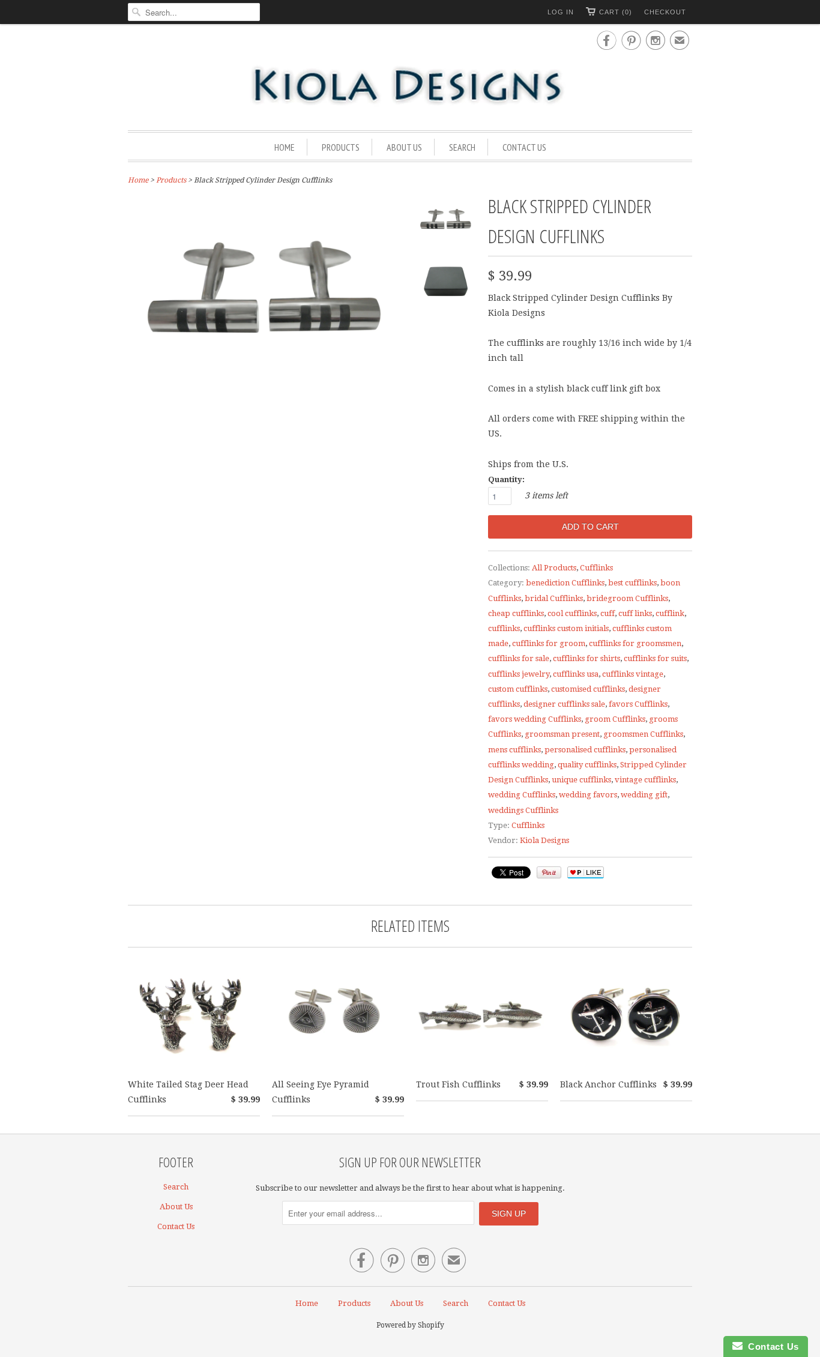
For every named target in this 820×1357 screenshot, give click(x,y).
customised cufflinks (588, 689)
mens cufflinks (514, 749)
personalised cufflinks (585, 749)
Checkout (665, 12)
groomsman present (562, 734)
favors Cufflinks (638, 704)
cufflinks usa (575, 673)
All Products (554, 567)
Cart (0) (615, 12)
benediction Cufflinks (565, 582)
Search (462, 147)
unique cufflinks (581, 779)
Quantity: (506, 479)
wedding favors (588, 794)
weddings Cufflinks (523, 810)
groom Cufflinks (615, 719)
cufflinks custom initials (566, 628)
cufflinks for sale (518, 658)
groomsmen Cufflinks (643, 734)
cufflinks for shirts (586, 658)
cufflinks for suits (655, 658)
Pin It (549, 872)
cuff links (635, 613)
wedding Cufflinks (521, 794)
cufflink (670, 613)
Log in (560, 12)
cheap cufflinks (516, 613)
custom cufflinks (517, 689)
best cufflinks (632, 582)
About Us (404, 147)
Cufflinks (596, 567)
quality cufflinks (587, 764)
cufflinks (504, 628)
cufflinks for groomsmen (635, 643)
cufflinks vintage (632, 673)
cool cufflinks (572, 613)
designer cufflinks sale (564, 704)
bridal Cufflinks (554, 598)
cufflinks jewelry (518, 673)
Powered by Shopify (410, 1325)
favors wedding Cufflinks (534, 719)
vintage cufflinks (645, 779)
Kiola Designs (544, 840)
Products (341, 147)
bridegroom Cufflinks (627, 598)
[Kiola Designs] (410, 86)
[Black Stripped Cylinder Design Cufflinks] (446, 225)
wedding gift (644, 794)
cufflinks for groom (548, 643)
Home (284, 147)
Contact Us (524, 147)
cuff (607, 613)
